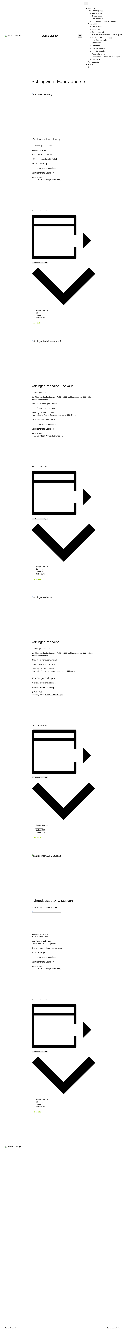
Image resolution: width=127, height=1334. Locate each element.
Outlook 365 (40, 315)
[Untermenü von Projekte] (95, 24)
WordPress (118, 1328)
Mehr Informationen (39, 210)
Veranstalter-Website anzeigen (44, 168)
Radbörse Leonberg (46, 139)
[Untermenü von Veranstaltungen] (102, 11)
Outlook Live (40, 318)
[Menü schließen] (86, 3)
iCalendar (39, 313)
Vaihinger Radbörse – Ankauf (52, 386)
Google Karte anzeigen (54, 180)
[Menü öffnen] (80, 36)
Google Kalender (42, 310)
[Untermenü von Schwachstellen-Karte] (110, 38)
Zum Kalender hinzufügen (39, 262)
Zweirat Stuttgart (50, 36)
